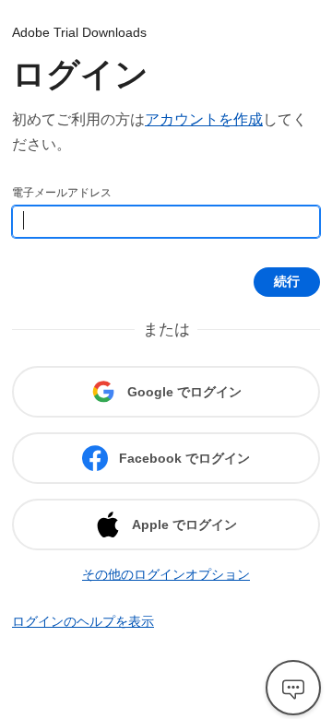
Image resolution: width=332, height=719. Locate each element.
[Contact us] (293, 687)
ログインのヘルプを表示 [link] (83, 621)
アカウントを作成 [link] (204, 119)
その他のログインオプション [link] (166, 574)
